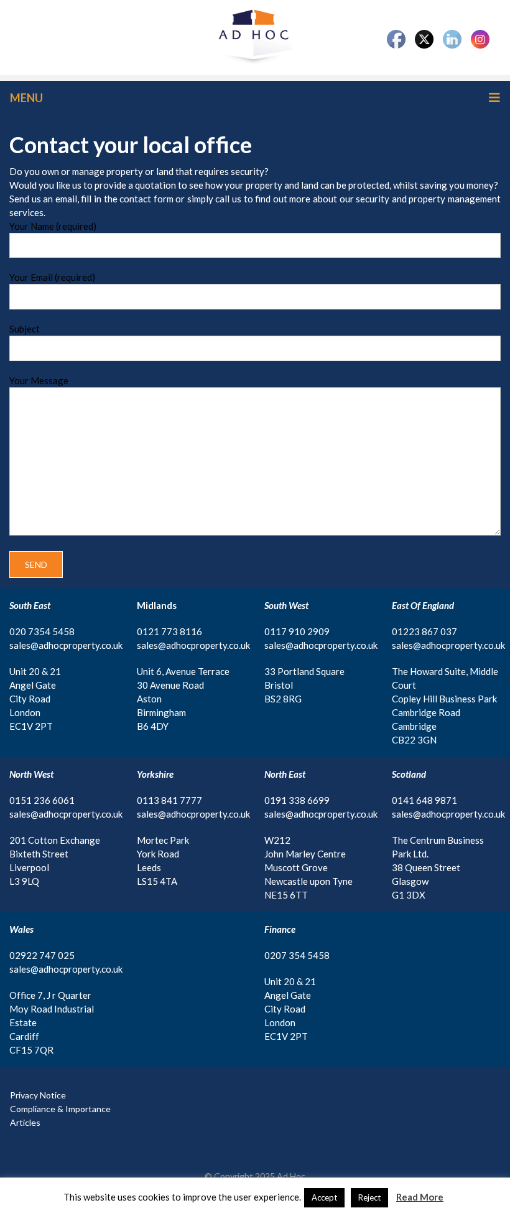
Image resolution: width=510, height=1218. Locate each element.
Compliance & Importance (60, 1108)
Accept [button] (324, 1197)
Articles (25, 1122)
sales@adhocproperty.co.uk (66, 645)
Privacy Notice (38, 1095)
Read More (419, 1196)
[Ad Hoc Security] (255, 36)
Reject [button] (369, 1197)
